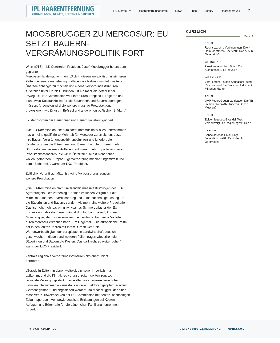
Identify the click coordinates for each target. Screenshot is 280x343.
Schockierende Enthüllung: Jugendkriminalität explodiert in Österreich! (224, 138)
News (178, 10)
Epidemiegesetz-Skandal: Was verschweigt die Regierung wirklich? (228, 121)
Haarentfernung (230, 10)
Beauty (208, 10)
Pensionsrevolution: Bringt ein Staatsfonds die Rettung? (223, 68)
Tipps (193, 10)
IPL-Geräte (120, 10)
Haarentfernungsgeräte (153, 10)
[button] (249, 11)
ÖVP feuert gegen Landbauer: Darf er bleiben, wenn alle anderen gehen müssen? (229, 104)
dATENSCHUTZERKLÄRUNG (200, 329)
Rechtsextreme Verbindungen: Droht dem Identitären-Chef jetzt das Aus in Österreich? (229, 51)
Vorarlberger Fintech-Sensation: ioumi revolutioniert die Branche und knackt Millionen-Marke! (229, 85)
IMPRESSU (236, 329)
